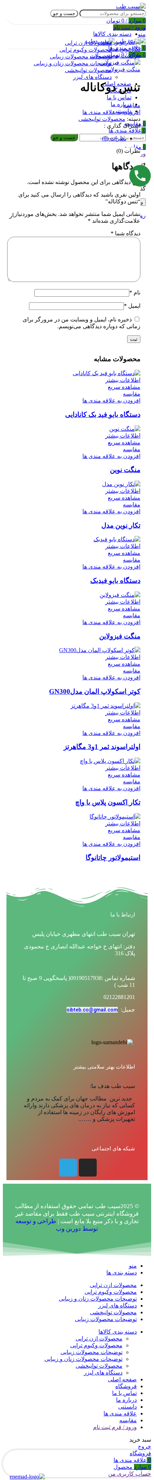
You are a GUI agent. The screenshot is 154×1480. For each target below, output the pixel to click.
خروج (144, 1446)
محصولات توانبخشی (101, 119)
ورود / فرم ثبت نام (115, 1427)
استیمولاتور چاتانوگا (113, 857)
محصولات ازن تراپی (99, 1338)
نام (134, 292)
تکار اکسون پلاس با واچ (107, 802)
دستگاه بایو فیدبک (115, 580)
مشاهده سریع (124, 387)
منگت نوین (125, 469)
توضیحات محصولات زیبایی (91, 1352)
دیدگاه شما (125, 233)
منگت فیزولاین (122, 69)
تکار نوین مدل (124, 49)
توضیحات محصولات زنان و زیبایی (83, 1359)
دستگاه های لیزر (103, 1373)
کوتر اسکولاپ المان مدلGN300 (94, 691)
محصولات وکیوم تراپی (96, 1345)
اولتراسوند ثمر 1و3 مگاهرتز (102, 746)
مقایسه (128, 1420)
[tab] (70, 138)
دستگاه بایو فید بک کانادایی (102, 414)
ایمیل (132, 306)
